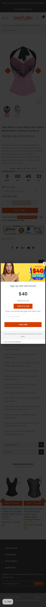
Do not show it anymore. (13, 342)
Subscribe (23, 324)
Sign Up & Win (23, 306)
